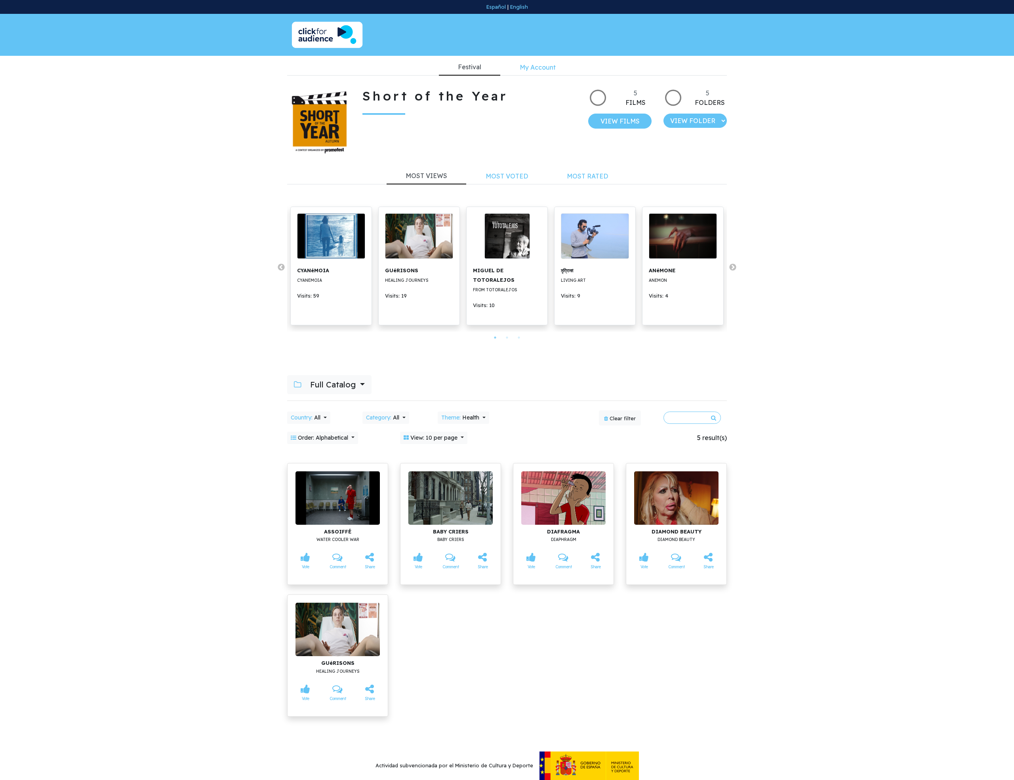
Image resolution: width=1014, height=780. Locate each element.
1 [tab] (495, 338)
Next (733, 267)
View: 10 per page (434, 437)
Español (496, 7)
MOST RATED (587, 176)
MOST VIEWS (426, 176)
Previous (281, 267)
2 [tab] (507, 338)
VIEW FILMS (620, 121)
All (306, 417)
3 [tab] (519, 338)
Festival (469, 67)
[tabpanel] (331, 266)
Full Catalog (333, 384)
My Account (538, 67)
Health (461, 417)
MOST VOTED (507, 176)
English (519, 7)
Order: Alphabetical (323, 437)
